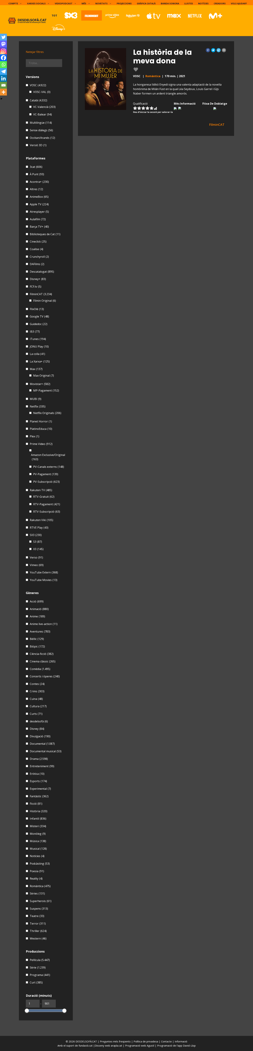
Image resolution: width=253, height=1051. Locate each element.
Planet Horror (41, 421)
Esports (38, 781)
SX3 (36, 535)
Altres (36, 189)
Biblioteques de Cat (45, 234)
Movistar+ (40, 384)
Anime (37, 616)
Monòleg (38, 834)
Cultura (38, 706)
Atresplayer (39, 212)
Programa (40, 975)
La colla (37, 354)
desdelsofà (39, 721)
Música (38, 841)
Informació (181, 1041)
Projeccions (124, 3)
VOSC (38, 85)
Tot (54, 15)
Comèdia (40, 669)
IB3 (35, 331)
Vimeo (37, 565)
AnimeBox (39, 197)
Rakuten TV (41, 490)
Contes (37, 684)
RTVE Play (39, 527)
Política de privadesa (146, 1041)
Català (38, 100)
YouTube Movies (43, 580)
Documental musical (45, 751)
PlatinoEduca (41, 429)
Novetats (101, 3)
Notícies (203, 3)
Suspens (39, 908)
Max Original (43, 375)
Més (84, 3)
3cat (36, 167)
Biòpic (37, 646)
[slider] (27, 1011)
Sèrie (38, 967)
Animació (39, 609)
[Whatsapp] (3, 64)
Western (38, 938)
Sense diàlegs (41, 130)
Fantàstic (39, 796)
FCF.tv (35, 286)
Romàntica (152, 76)
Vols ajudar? (239, 3)
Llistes (188, 3)
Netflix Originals (47, 413)
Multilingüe (41, 123)
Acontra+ (39, 182)
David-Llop (189, 1045)
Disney (37, 729)
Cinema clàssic (42, 661)
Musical (38, 849)
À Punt (37, 174)
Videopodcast (63, 3)
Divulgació (40, 736)
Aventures (40, 631)
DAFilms (37, 264)
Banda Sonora (170, 3)
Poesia (37, 871)
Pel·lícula (40, 960)
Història (38, 811)
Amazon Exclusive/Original (48, 457)
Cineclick (38, 241)
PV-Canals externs (48, 467)
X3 (38, 549)
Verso (36, 557)
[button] (208, 50)
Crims (37, 691)
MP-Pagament (46, 390)
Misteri (38, 826)
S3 (37, 542)
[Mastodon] (3, 44)
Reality (36, 878)
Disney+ (38, 279)
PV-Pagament (45, 474)
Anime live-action (43, 624)
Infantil (38, 818)
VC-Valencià (44, 107)
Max (36, 369)
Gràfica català (146, 3)
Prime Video (41, 444)
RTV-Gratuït (43, 497)
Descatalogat (42, 271)
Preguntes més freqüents (115, 1041)
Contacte (166, 1041)
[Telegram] (3, 71)
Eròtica (37, 774)
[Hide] (1, 98)
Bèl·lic (37, 639)
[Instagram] (3, 50)
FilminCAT (41, 294)
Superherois (40, 901)
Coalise (36, 249)
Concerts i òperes (45, 676)
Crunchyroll (39, 257)
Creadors (220, 3)
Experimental (40, 789)
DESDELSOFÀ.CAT (86, 1041)
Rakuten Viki (41, 520)
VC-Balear (42, 114)
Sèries (37, 893)
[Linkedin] (3, 78)
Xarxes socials (36, 3)
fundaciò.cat (86, 1045)
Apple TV (39, 204)
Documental (42, 744)
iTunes (38, 339)
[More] (3, 92)
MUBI (35, 399)
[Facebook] (3, 57)
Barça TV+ (39, 226)
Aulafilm (38, 219)
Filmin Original (44, 301)
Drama (39, 759)
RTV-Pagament (46, 504)
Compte (13, 3)
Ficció (36, 804)
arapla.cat (116, 1045)
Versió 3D (38, 145)
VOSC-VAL (41, 92)
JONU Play (39, 346)
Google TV (39, 316)
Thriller (38, 931)
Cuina (36, 699)
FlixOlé (37, 309)
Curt (36, 982)
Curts (36, 714)
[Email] (3, 85)
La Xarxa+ (40, 361)
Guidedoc (38, 324)
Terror (38, 923)
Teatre (37, 916)
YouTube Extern (44, 572)
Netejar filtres (35, 52)
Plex (34, 436)
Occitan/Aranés (42, 138)
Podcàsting (40, 863)
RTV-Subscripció (46, 511)
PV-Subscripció (46, 482)
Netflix (37, 406)
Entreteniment (42, 766)
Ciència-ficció (42, 654)
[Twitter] (3, 37)
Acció (37, 601)
